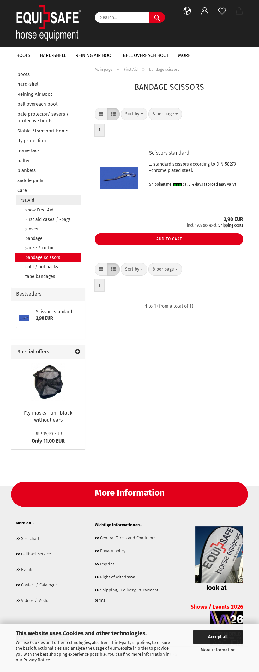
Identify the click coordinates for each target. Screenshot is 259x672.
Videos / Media (35, 600)
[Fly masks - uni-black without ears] (48, 382)
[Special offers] (77, 352)
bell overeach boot (146, 55)
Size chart (30, 538)
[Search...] (157, 17)
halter (23, 160)
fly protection (31, 141)
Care (22, 190)
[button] (187, 11)
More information (218, 650)
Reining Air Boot (94, 55)
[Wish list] (222, 11)
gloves (31, 229)
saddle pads (30, 180)
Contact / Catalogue (39, 585)
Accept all (218, 636)
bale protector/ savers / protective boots (43, 117)
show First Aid (39, 210)
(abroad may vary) (220, 184)
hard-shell (53, 55)
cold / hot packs (41, 267)
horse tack (28, 150)
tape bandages (40, 276)
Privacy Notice (36, 659)
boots (23, 55)
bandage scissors (42, 257)
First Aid (25, 200)
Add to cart (169, 239)
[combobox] (134, 114)
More (184, 55)
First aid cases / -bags (48, 219)
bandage (34, 238)
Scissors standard (169, 153)
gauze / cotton (40, 248)
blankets (26, 170)
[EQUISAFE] (50, 23)
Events (27, 569)
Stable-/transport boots (42, 131)
